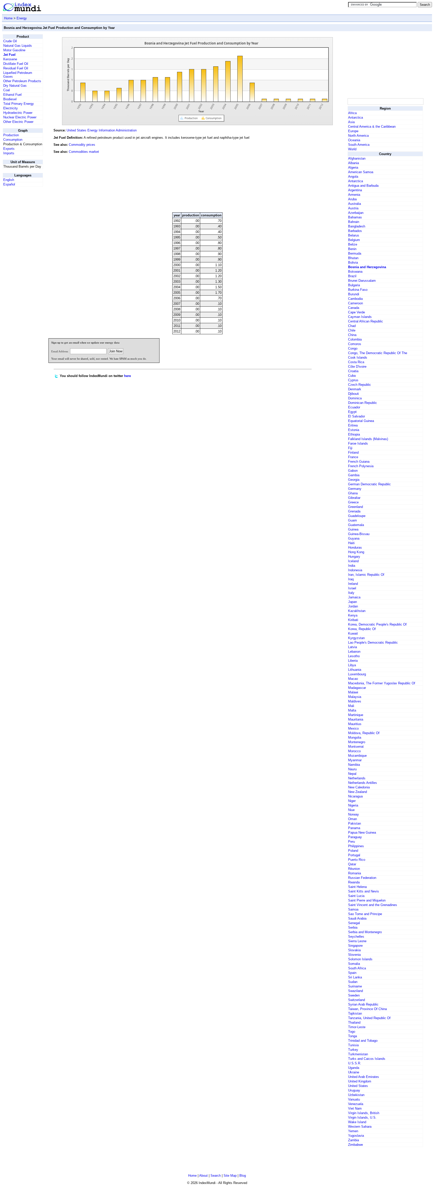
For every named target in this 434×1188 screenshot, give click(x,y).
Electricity (10, 108)
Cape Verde (356, 312)
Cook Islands (357, 357)
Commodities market (84, 152)
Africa (352, 113)
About (203, 1175)
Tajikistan (355, 1013)
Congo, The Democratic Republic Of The (377, 353)
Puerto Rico (356, 860)
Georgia (353, 480)
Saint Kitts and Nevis (363, 891)
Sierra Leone (357, 941)
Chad (352, 326)
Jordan (353, 606)
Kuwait (353, 633)
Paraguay (355, 837)
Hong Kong (356, 552)
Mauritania (355, 719)
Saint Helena (357, 887)
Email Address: (60, 351)
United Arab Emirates (363, 1077)
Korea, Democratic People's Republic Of (377, 624)
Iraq (351, 579)
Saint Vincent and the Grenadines (372, 905)
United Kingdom (359, 1081)
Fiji (350, 448)
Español (9, 184)
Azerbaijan (355, 213)
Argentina (355, 190)
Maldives (354, 701)
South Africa (357, 968)
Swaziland (355, 991)
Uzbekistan (356, 1095)
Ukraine (353, 1072)
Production (11, 135)
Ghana (353, 493)
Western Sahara (359, 1126)
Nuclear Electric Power (19, 117)
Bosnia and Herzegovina (367, 267)
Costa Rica (356, 362)
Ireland (353, 584)
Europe (353, 131)
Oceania (354, 140)
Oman (352, 819)
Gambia (353, 475)
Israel (352, 588)
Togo (351, 1031)
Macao (353, 679)
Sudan (352, 982)
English (8, 180)
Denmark (354, 389)
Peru (351, 841)
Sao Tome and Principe (365, 914)
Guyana (353, 538)
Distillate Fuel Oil (15, 64)
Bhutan (353, 258)
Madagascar (357, 688)
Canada (353, 308)
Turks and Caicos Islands (366, 1059)
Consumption (12, 139)
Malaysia (354, 697)
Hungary (354, 556)
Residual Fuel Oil (15, 68)
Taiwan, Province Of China (367, 1009)
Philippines (356, 846)
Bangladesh (356, 226)
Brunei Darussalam (362, 280)
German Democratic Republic (369, 484)
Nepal (352, 774)
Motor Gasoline (14, 50)
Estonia (353, 430)
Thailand (354, 1022)
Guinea (353, 529)
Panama (354, 828)
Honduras (355, 547)
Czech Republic (359, 385)
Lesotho (354, 656)
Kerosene (10, 59)
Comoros (354, 344)
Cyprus (353, 380)
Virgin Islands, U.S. (362, 1117)
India (351, 565)
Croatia (353, 371)
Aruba (352, 199)
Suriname (355, 986)
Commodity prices (82, 145)
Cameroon (355, 303)
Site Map (230, 1175)
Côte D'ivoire (357, 366)
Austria (353, 208)
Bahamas (355, 217)
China (352, 335)
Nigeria (353, 805)
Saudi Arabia (357, 918)
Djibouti (353, 394)
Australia (354, 204)
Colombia (355, 339)
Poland (353, 850)
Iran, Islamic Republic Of (366, 575)
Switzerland (356, 1000)
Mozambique (357, 755)
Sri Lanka (355, 977)
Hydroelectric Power (17, 113)
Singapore (355, 945)
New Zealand (357, 792)
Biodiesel (10, 99)
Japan (352, 602)
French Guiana (358, 461)
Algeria (353, 167)
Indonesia (355, 570)
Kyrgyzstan (356, 638)
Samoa (353, 909)
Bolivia (353, 262)
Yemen (353, 1131)
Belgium (354, 240)
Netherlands (356, 778)
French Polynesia (360, 466)
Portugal (354, 855)
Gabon (353, 470)
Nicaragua (355, 796)
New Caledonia (359, 787)
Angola (353, 176)
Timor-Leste (356, 1027)
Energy (22, 18)
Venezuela (355, 1104)
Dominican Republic (362, 403)
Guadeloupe (356, 516)
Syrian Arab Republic (363, 1004)
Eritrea (353, 425)
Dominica (355, 398)
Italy (351, 593)
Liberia (353, 660)
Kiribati (353, 620)
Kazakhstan (356, 611)
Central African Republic (365, 321)
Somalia (354, 964)
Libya (352, 665)
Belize (352, 244)
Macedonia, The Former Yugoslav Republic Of (381, 683)
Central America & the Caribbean (372, 126)
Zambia (353, 1140)
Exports (9, 149)
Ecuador (354, 407)
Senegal (354, 923)
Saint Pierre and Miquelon (367, 900)
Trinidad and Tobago (362, 1040)
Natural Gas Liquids (17, 45)
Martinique (355, 715)
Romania (354, 873)
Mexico (353, 728)
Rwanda (354, 882)
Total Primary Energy (18, 104)
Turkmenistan (358, 1054)
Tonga (352, 1036)
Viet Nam (355, 1108)
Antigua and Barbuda (363, 185)
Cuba (352, 375)
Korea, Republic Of (362, 629)
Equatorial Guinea (361, 421)
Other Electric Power (18, 122)
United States (358, 1086)
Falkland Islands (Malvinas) (368, 439)
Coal (6, 90)
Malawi (353, 692)
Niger (352, 801)
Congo (352, 348)
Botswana (355, 271)
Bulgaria (354, 285)
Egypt (352, 412)
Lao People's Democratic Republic (373, 642)
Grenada (354, 511)
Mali (351, 706)
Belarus (353, 235)
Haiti (351, 543)
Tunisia (353, 1045)
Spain (352, 973)
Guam (352, 520)
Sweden (354, 995)
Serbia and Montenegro (365, 932)
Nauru (352, 769)
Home (8, 18)
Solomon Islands (360, 959)
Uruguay (354, 1090)
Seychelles (356, 936)
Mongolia (354, 737)
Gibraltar (354, 498)
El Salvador (356, 416)
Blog (242, 1175)
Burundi (353, 294)
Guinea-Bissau (358, 534)
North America (358, 135)
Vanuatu (354, 1099)
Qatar (352, 864)
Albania (353, 163)
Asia (351, 122)
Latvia (352, 647)
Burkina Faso (357, 290)
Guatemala (356, 525)
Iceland (353, 561)
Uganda (353, 1068)
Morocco (354, 751)
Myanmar (355, 760)
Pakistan (354, 823)
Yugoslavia (356, 1135)
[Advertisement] (309, 174)
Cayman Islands (360, 317)
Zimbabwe (355, 1145)
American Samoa (360, 172)
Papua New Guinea (362, 832)
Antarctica (355, 117)
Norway (353, 814)
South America (358, 145)
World (352, 149)
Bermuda (354, 253)
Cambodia (355, 299)
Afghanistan (356, 158)
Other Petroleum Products (22, 81)
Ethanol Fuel (12, 95)
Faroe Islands (358, 443)
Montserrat (356, 746)
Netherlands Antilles (362, 783)
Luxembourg (357, 674)
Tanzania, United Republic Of (369, 1018)
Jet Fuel (9, 55)
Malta (352, 710)
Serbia (352, 927)
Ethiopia (354, 434)
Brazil (352, 276)
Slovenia (354, 955)
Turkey (353, 1050)
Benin (352, 249)
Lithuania (354, 670)
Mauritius (354, 724)
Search (215, 1175)
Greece (353, 502)
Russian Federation (362, 878)
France (353, 457)
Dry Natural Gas (15, 85)
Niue (351, 810)
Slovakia (354, 950)
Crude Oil (10, 41)
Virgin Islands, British (363, 1113)
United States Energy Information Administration (102, 130)
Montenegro (356, 742)
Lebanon (354, 651)
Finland (353, 452)
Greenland (355, 507)
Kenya (352, 615)
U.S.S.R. (354, 1063)
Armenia (354, 195)
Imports (8, 153)
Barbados (355, 231)
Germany (354, 489)
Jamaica (354, 597)
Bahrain (353, 222)
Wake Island (357, 1122)
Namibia (354, 765)
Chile (351, 330)
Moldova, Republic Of (363, 733)
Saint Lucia (356, 896)
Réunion (354, 869)
